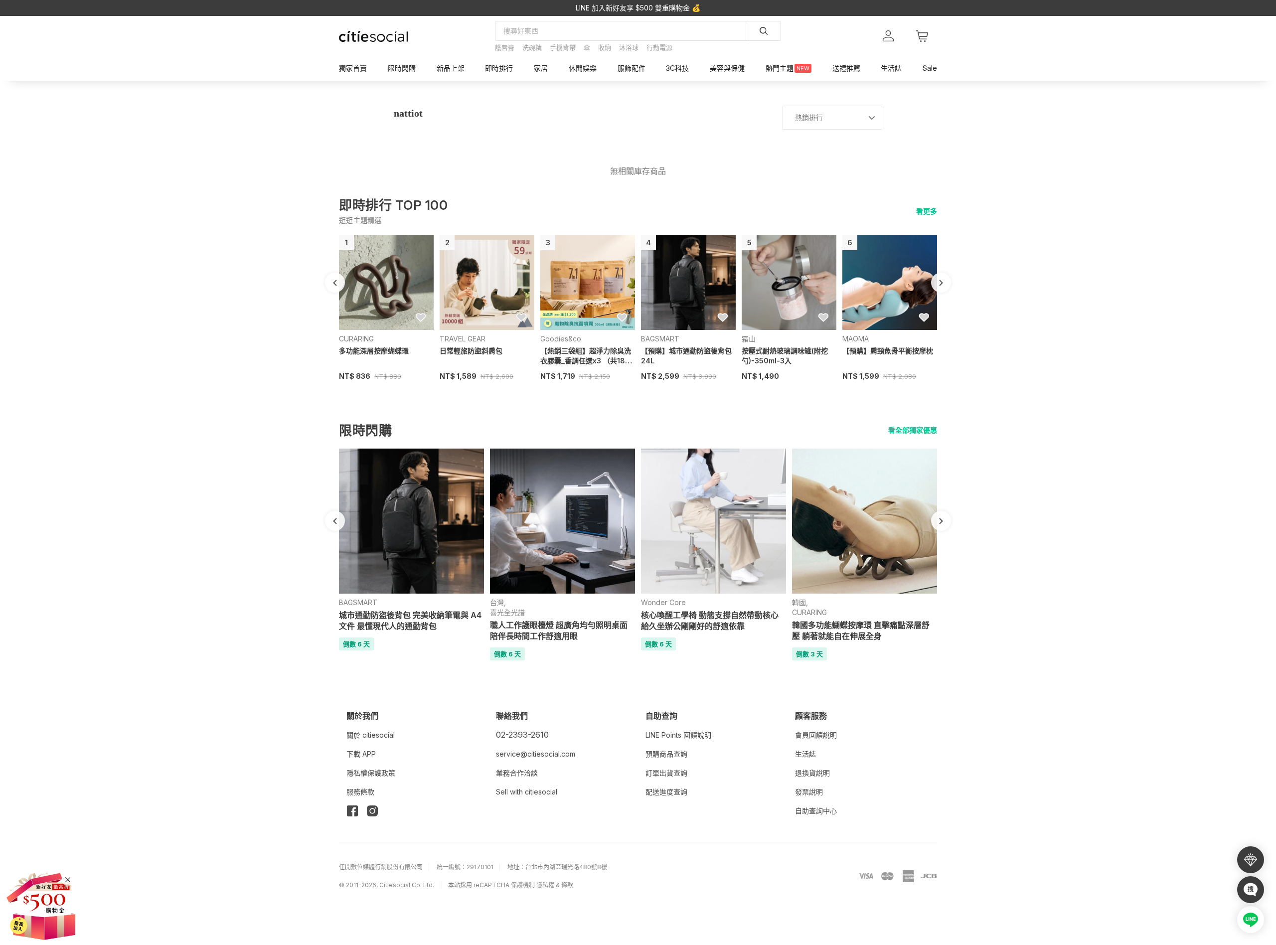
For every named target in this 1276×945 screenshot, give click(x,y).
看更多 (926, 211)
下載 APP (361, 754)
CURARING (356, 338)
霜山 (749, 338)
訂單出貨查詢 (666, 773)
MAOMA (855, 338)
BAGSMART (660, 338)
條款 (567, 885)
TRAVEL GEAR (462, 338)
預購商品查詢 (666, 754)
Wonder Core (663, 602)
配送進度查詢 (666, 792)
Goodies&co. (561, 338)
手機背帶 (563, 47)
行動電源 (659, 47)
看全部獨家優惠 (912, 430)
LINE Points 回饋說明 (678, 735)
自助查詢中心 (816, 810)
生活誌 (805, 754)
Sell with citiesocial (526, 792)
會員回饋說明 (816, 735)
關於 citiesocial (370, 735)
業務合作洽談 (517, 773)
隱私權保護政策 (370, 773)
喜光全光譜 (507, 612)
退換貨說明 (812, 773)
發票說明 (809, 792)
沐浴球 (628, 47)
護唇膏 (504, 47)
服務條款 (360, 792)
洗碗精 (532, 47)
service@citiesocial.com (535, 754)
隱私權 (545, 885)
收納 (604, 47)
